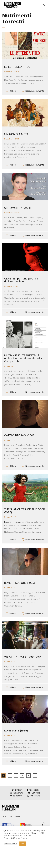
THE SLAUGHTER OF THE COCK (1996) (24, 511)
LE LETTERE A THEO (17, 66)
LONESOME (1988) (16, 730)
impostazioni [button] (10, 843)
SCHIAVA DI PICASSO (17, 208)
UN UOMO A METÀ (16, 134)
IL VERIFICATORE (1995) (19, 582)
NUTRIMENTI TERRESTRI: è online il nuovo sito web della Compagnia (23, 358)
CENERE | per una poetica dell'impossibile (21, 280)
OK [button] (22, 843)
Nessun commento (34, 91)
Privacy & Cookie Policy (15, 838)
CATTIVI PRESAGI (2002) (19, 435)
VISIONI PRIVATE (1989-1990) (23, 656)
